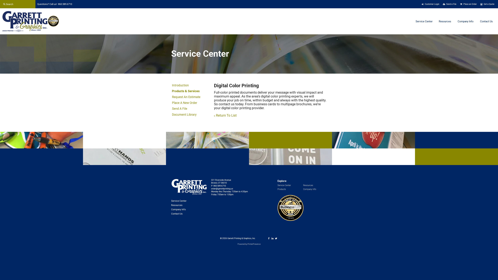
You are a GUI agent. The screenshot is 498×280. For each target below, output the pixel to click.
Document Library (184, 114)
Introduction (180, 85)
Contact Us (486, 21)
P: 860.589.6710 (218, 186)
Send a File (451, 4)
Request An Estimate (186, 97)
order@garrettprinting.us (222, 188)
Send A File (179, 108)
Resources (445, 21)
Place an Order (470, 4)
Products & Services (186, 91)
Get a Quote (489, 4)
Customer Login (432, 4)
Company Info (465, 21)
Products (282, 189)
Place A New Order (184, 103)
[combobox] (18, 4)
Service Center (424, 21)
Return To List (226, 115)
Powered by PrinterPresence (249, 244)
